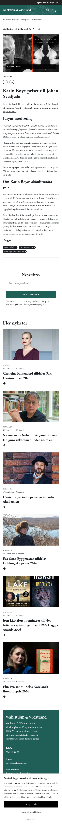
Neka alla (31, 820)
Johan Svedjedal (10, 215)
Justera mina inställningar (31, 812)
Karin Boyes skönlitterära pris (14, 251)
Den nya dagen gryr (26, 247)
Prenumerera (31, 294)
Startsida (6, 19)
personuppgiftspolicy (37, 304)
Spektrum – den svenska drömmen (43, 222)
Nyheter (13, 19)
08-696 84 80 (12, 752)
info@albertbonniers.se (16, 762)
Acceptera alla (31, 804)
